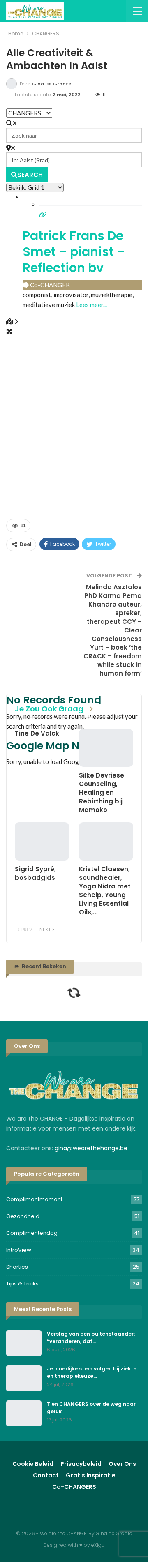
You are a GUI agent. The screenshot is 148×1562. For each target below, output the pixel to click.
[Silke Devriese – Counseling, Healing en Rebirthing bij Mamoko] (106, 748)
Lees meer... (91, 304)
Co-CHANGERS (74, 1487)
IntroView (18, 1250)
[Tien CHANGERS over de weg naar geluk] (24, 1413)
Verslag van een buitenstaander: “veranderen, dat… (91, 1337)
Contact (46, 1475)
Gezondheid (22, 1216)
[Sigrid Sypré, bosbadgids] (42, 841)
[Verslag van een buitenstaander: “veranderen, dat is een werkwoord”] (24, 1343)
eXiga (98, 1544)
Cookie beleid (32, 1464)
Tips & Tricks (22, 1283)
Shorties (17, 1267)
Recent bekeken (43, 966)
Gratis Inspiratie (91, 1475)
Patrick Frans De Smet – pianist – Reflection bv (74, 252)
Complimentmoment (34, 1199)
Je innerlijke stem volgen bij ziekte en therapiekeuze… (91, 1372)
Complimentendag (32, 1233)
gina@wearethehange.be (91, 1148)
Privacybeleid (81, 1464)
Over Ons (122, 1464)
